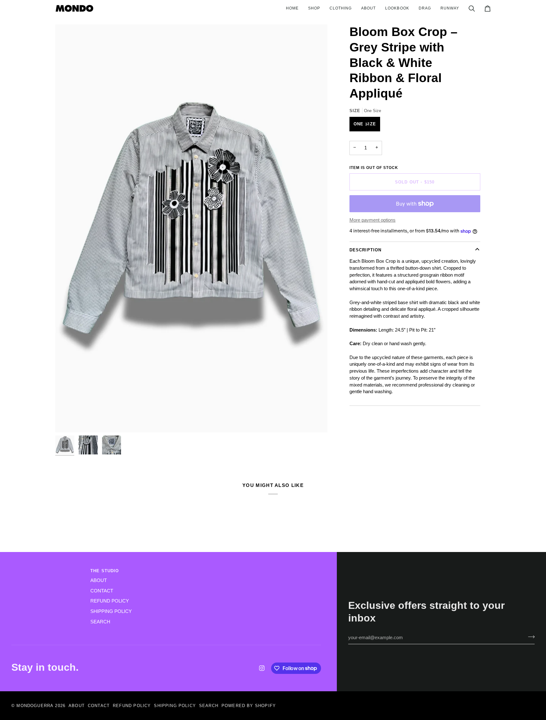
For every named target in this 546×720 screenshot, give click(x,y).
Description (365, 250)
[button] (314, 8)
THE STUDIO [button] (104, 570)
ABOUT (98, 580)
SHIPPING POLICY (111, 611)
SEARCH (100, 621)
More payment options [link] (372, 220)
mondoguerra (34, 705)
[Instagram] (262, 668)
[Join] (529, 637)
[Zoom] (191, 228)
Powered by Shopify (248, 705)
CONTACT (101, 590)
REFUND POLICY (109, 600)
